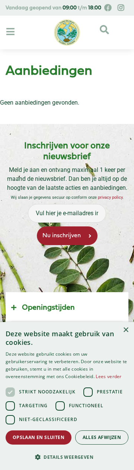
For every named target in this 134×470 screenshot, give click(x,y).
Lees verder (108, 376)
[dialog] (67, 396)
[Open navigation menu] (11, 32)
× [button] (125, 330)
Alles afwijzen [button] (102, 437)
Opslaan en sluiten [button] (38, 437)
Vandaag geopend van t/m (53, 8)
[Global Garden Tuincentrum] (67, 32)
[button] (67, 456)
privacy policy (110, 197)
